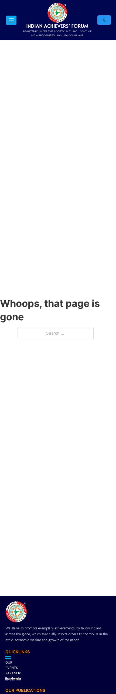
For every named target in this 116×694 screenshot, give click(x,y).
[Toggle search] (104, 20)
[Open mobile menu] (11, 20)
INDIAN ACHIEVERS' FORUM (57, 26)
